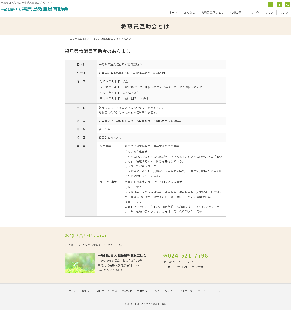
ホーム (173, 12)
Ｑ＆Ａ (269, 12)
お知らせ (189, 12)
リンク (284, 12)
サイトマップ (185, 291)
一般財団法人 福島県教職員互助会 (149, 303)
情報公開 (236, 12)
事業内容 (253, 12)
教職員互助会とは (212, 12)
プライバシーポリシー (210, 291)
